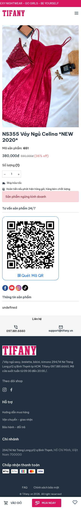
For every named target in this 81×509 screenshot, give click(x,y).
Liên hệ (37, 319)
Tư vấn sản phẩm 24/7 (19, 208)
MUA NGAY (49, 503)
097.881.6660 (15, 331)
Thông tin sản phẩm (16, 297)
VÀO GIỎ (16, 503)
